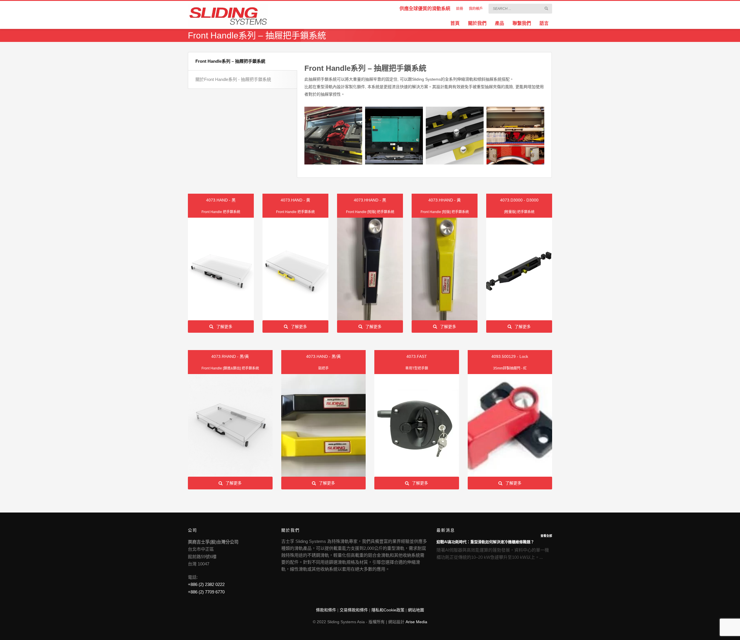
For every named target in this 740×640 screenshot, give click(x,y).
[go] (546, 8)
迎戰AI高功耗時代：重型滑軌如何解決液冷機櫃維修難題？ (485, 542)
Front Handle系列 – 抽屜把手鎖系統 (230, 61)
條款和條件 (326, 610)
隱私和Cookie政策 (387, 610)
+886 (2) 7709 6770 (206, 591)
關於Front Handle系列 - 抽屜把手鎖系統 (233, 79)
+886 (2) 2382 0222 (206, 584)
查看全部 (546, 535)
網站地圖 (416, 610)
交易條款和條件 (354, 610)
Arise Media (416, 621)
